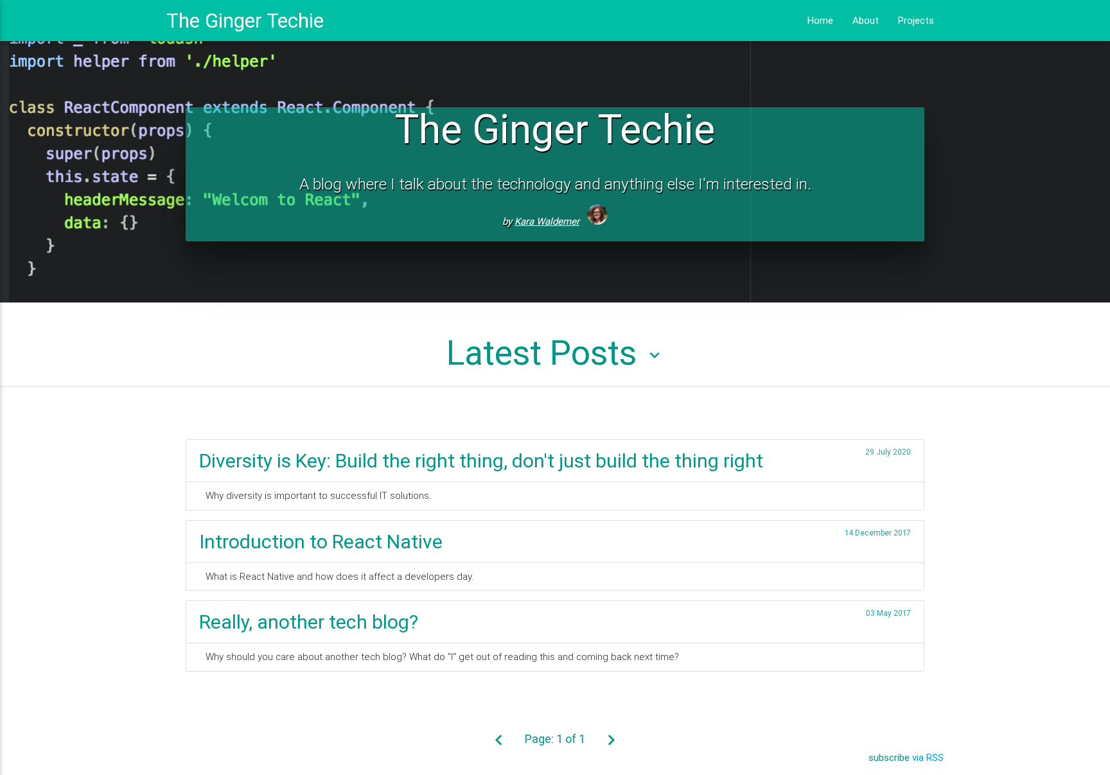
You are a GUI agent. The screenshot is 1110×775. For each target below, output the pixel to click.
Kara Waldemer (547, 221)
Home (820, 20)
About (865, 20)
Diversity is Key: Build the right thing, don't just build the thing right (481, 461)
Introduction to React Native (321, 541)
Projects (916, 20)
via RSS (928, 757)
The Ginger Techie (245, 20)
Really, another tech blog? (308, 622)
